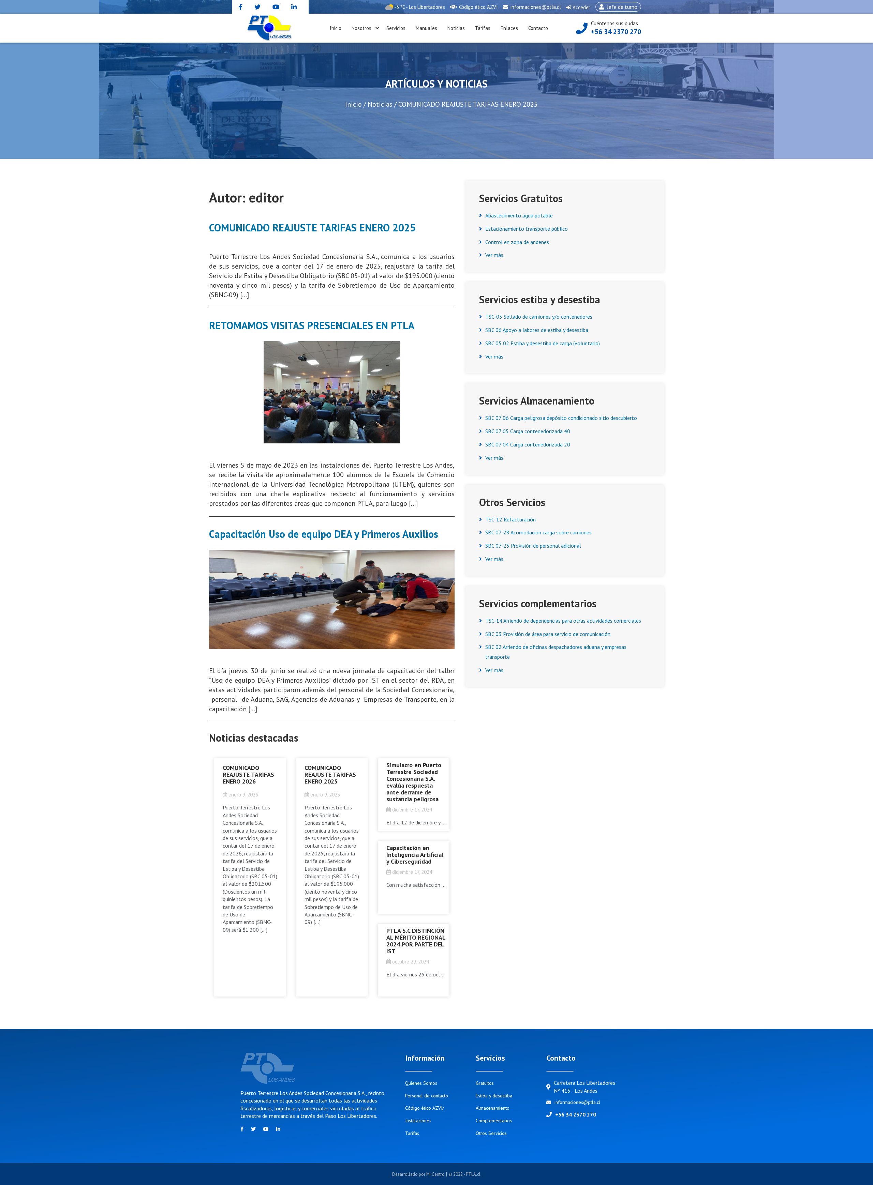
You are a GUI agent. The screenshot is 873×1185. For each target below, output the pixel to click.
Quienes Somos (421, 1083)
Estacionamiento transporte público (526, 228)
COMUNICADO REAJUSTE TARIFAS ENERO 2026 (248, 774)
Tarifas (482, 28)
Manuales (426, 28)
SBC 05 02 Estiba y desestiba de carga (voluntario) (542, 343)
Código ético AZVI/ (424, 1108)
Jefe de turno (616, 7)
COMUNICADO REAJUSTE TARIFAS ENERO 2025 (312, 227)
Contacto (538, 28)
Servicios (395, 28)
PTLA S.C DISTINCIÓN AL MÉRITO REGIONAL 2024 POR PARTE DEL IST (415, 941)
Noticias (456, 28)
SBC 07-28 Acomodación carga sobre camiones (538, 532)
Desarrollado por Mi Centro (419, 1174)
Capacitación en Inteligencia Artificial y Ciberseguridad (414, 854)
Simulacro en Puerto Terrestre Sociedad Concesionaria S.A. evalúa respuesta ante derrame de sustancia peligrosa (413, 782)
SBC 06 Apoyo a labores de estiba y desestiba (536, 329)
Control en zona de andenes (517, 242)
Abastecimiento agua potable (519, 215)
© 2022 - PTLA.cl (464, 1174)
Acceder (578, 9)
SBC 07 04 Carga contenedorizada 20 (527, 444)
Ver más (494, 255)
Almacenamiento (492, 1108)
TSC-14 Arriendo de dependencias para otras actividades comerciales (563, 620)
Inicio (335, 28)
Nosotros (361, 28)
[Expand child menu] (377, 28)
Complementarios (494, 1121)
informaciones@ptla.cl (535, 7)
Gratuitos (485, 1083)
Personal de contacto (426, 1096)
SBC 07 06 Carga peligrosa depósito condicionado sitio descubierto (561, 417)
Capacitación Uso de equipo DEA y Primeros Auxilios (323, 534)
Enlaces (509, 28)
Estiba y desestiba (494, 1096)
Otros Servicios (491, 1133)
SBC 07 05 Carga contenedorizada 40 (527, 431)
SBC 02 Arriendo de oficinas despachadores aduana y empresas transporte (555, 651)
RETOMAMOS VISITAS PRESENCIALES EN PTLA (311, 325)
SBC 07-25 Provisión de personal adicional (533, 545)
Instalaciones (418, 1121)
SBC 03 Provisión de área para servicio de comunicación (547, 634)
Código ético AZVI (478, 7)
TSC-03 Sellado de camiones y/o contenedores (538, 316)
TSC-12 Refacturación (510, 519)
